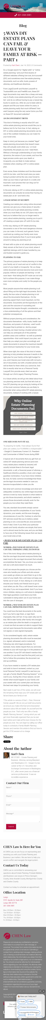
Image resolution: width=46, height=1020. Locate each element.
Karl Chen (15, 65)
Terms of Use (8, 997)
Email (8, 805)
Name (9, 787)
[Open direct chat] (40, 991)
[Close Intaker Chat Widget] (43, 991)
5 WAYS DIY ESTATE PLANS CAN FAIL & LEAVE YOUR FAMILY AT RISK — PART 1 (22, 46)
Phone (9, 796)
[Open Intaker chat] (20, 1019)
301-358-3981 (24, 15)
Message (10, 813)
